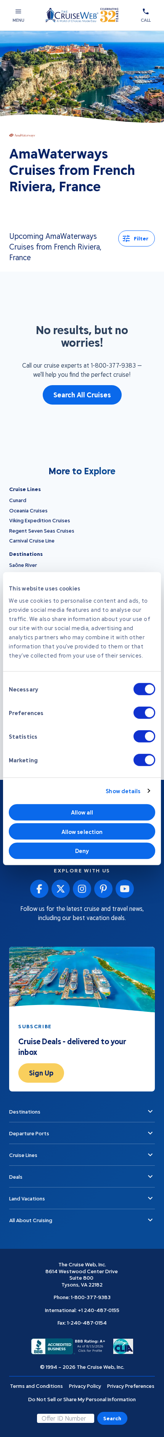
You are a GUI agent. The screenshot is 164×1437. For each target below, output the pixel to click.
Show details (123, 791)
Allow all (82, 812)
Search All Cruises (82, 395)
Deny (82, 851)
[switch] (144, 712)
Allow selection (82, 831)
